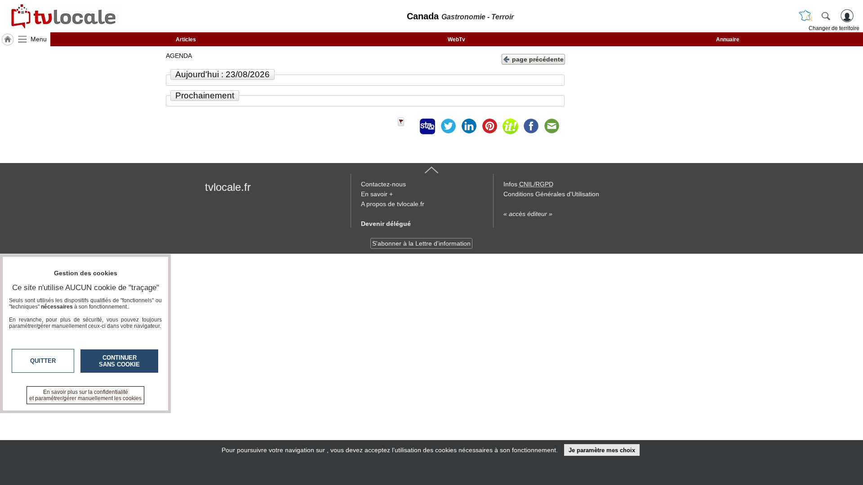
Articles (186, 39)
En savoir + (377, 194)
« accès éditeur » (527, 213)
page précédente (538, 59)
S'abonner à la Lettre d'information (421, 243)
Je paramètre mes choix (602, 450)
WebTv (456, 39)
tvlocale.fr (228, 187)
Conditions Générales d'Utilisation (551, 194)
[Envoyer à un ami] (552, 126)
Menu (39, 39)
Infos (528, 184)
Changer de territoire (834, 28)
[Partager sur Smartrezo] (427, 126)
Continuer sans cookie (119, 361)
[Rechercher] (825, 15)
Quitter (43, 360)
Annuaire (727, 39)
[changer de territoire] (805, 15)
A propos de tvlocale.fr (392, 203)
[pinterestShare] (489, 126)
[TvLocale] (62, 16)
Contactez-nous (383, 184)
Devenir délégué (386, 223)
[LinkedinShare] (469, 126)
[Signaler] (407, 126)
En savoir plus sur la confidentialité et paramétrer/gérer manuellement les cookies (85, 395)
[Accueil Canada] (7, 39)
